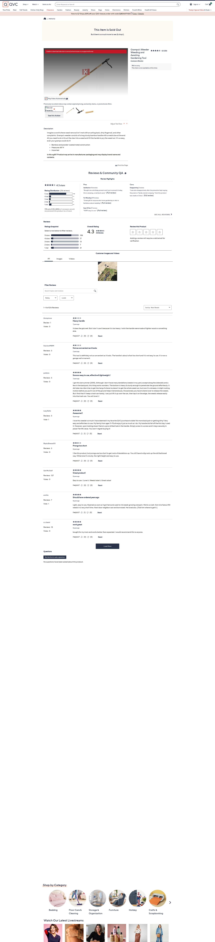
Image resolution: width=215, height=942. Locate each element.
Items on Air (47, 4)
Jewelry (85, 10)
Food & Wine (137, 10)
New (14, 10)
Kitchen (126, 10)
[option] (107, 13)
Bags (100, 10)
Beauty (76, 10)
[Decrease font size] (127, 123)
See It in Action (54, 115)
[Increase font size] (124, 123)
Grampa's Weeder (137, 61)
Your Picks (6, 10)
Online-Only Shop (36, 10)
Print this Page (123, 165)
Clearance (50, 10)
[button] (191, 4)
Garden (59, 10)
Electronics (116, 10)
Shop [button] (25, 4)
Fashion (68, 10)
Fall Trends (23, 10)
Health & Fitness (150, 10)
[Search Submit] (178, 4)
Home (107, 10)
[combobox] (115, 4)
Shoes (93, 10)
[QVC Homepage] (45, 19)
